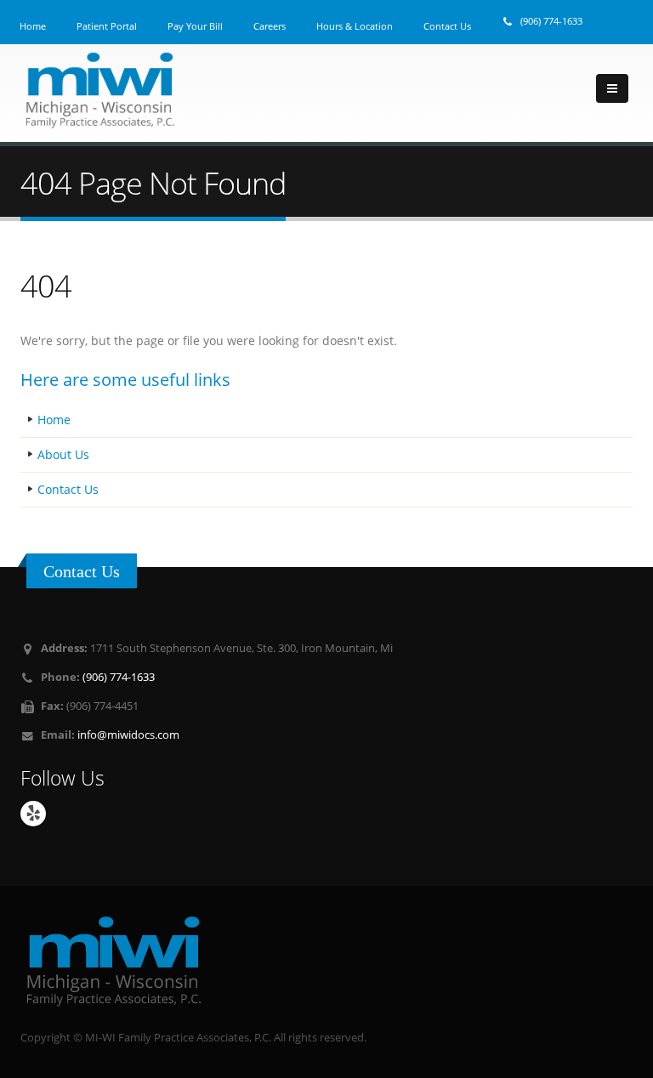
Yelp (33, 813)
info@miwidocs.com (128, 735)
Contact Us (68, 489)
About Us (63, 454)
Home (54, 419)
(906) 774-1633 (551, 20)
